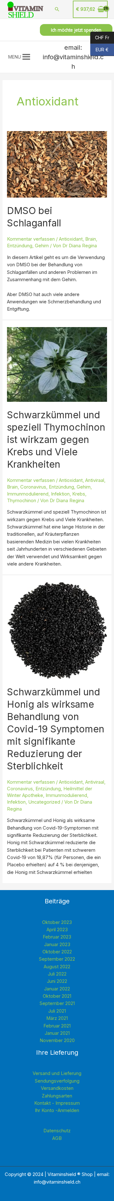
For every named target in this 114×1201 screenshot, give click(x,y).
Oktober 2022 (57, 952)
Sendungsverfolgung (57, 1081)
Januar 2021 (57, 1033)
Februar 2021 (57, 1026)
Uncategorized (44, 802)
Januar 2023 (57, 944)
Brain (90, 239)
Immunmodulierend (27, 494)
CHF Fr (99, 37)
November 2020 (57, 1040)
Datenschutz (57, 1131)
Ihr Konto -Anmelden (57, 1110)
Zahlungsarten (57, 1096)
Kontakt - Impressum (57, 1103)
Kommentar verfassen (31, 239)
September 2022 (57, 959)
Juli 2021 (57, 1011)
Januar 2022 (57, 989)
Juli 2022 (57, 974)
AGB (57, 1138)
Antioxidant (71, 239)
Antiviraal (94, 480)
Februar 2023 (57, 937)
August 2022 (57, 967)
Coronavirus (33, 487)
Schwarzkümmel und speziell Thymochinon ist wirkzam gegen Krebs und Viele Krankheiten (56, 439)
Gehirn (42, 246)
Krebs (78, 494)
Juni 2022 (57, 981)
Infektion (60, 494)
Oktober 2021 (57, 996)
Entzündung (19, 246)
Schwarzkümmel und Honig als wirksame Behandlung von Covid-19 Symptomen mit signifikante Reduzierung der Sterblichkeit (55, 729)
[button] (14, 57)
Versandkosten (57, 1088)
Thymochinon (21, 500)
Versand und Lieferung (57, 1073)
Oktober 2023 (57, 922)
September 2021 (57, 1003)
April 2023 (57, 929)
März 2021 (57, 1018)
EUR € (99, 50)
